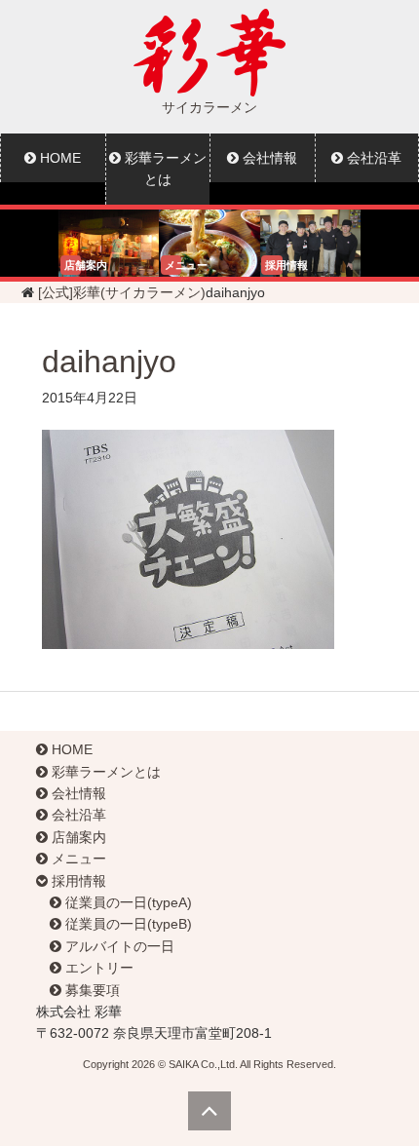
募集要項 (90, 990)
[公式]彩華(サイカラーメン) (122, 292)
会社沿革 (77, 814)
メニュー (77, 858)
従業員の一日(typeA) (126, 902)
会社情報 (268, 158)
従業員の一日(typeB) (126, 924)
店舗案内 (77, 837)
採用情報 (77, 881)
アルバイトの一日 (117, 946)
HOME (58, 158)
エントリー (97, 967)
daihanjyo (109, 361)
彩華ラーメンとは (164, 168)
